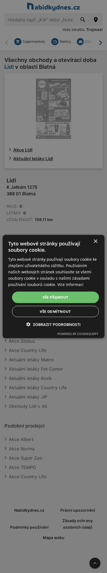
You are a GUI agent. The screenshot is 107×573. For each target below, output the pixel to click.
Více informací (70, 284)
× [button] (95, 241)
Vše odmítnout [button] (55, 311)
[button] (53, 324)
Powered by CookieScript (77, 333)
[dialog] (54, 286)
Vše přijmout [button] (56, 297)
